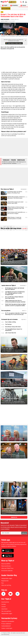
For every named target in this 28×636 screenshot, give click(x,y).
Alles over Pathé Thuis (7, 568)
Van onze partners (6, 611)
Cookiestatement (6, 626)
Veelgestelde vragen (6, 578)
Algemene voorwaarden (7, 621)
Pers (2, 583)
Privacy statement (6, 624)
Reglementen (5, 581)
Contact (3, 604)
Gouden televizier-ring (5, 8)
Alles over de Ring (6, 585)
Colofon (3, 607)
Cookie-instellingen (6, 628)
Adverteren (4, 609)
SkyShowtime (5, 602)
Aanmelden (24, 533)
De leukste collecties (7, 571)
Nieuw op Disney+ (6, 566)
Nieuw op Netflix (5, 564)
